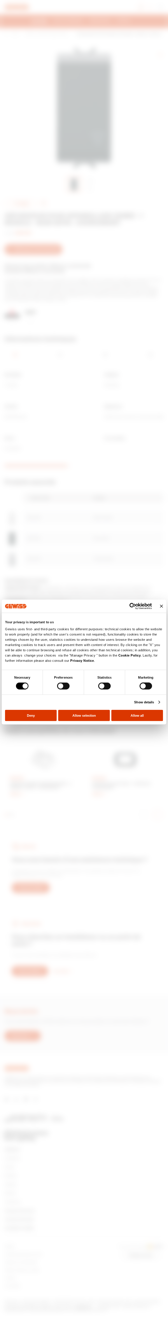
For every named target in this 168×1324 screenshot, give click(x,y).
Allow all (137, 715)
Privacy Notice (82, 660)
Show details (144, 702)
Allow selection (84, 715)
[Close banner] (161, 606)
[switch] (63, 686)
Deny (31, 715)
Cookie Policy (129, 655)
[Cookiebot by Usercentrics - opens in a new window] (133, 606)
